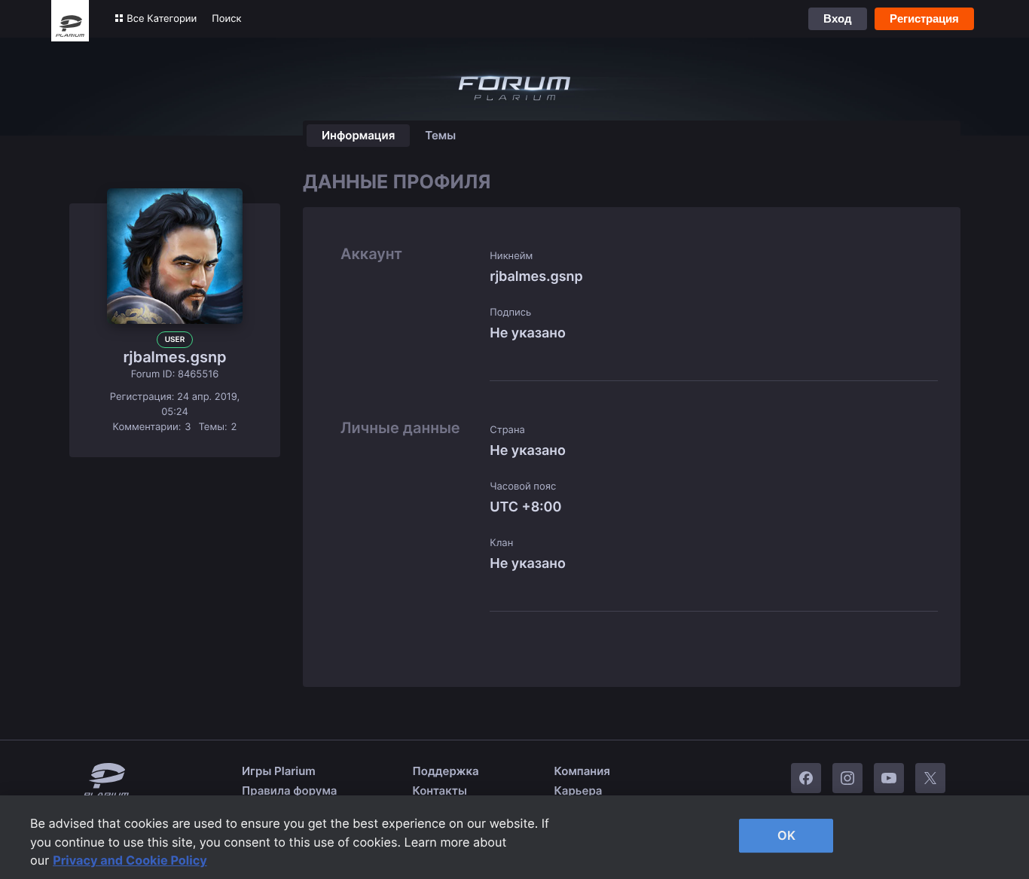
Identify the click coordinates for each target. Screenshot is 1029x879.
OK (786, 835)
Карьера (578, 790)
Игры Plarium (279, 771)
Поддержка (446, 771)
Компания (582, 771)
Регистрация (924, 18)
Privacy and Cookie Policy (130, 860)
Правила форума (289, 790)
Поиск (226, 19)
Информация (358, 135)
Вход (837, 18)
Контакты (440, 790)
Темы (440, 135)
